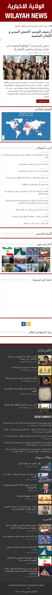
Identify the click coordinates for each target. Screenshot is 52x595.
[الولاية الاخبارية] (26, 6)
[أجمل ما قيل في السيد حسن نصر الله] (44, 381)
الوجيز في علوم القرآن (27, 463)
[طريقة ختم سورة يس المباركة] (44, 370)
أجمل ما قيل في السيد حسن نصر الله (21, 378)
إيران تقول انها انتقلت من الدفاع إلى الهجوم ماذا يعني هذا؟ (22, 559)
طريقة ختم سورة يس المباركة (24, 367)
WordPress (22, 585)
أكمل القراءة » (42, 101)
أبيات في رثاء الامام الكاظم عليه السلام (20, 405)
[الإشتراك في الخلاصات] (1, 40)
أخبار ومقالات (31, 53)
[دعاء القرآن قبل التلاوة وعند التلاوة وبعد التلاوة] (44, 394)
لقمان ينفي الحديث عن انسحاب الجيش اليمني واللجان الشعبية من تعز (20, 507)
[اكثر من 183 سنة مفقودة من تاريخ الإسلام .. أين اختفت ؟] (44, 359)
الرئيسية (47, 26)
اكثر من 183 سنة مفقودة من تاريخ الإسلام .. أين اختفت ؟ (22, 357)
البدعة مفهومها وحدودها (27, 496)
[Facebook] (23, 324)
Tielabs (41, 585)
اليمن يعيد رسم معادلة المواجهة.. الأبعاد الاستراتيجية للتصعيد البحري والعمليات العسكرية (20, 571)
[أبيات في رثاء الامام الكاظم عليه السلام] (44, 408)
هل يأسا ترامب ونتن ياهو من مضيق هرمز (20, 536)
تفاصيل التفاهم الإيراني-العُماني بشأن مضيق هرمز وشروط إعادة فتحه (21, 526)
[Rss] (28, 324)
